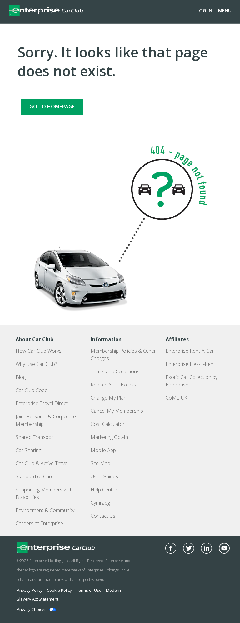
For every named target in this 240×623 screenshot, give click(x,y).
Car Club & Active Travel (42, 463)
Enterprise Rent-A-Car (190, 350)
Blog (21, 377)
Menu (225, 10)
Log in (204, 10)
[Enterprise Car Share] (74, 547)
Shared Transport (35, 437)
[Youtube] (224, 548)
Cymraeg (100, 502)
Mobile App (103, 450)
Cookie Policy (59, 590)
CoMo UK (177, 397)
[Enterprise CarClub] (46, 10)
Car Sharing (28, 450)
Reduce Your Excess (113, 384)
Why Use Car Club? (36, 364)
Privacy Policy (29, 590)
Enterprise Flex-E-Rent (190, 364)
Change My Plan (109, 397)
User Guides (104, 476)
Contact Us (103, 515)
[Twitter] (188, 548)
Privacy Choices (32, 609)
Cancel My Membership (117, 410)
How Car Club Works (39, 350)
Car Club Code (32, 390)
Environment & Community (45, 510)
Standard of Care (35, 476)
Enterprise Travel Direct (42, 403)
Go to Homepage (52, 106)
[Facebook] (170, 548)
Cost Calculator (108, 424)
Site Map (100, 463)
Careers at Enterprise (39, 523)
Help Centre (104, 489)
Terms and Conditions (115, 371)
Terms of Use (89, 590)
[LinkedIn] (206, 548)
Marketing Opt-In (109, 437)
